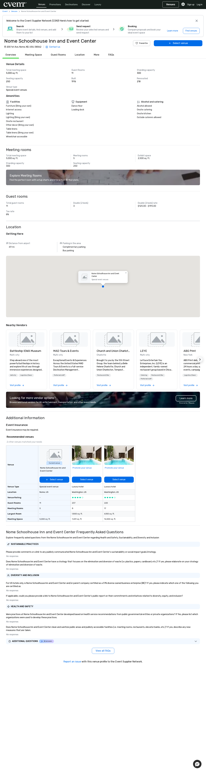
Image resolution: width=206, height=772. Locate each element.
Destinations (71, 4)
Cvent (5, 11)
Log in (199, 4)
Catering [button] (144, 375)
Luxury (98, 4)
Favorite (143, 43)
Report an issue (72, 661)
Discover (86, 4)
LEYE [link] (143, 351)
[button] (103, 286)
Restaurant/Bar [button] (103, 375)
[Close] (197, 21)
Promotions (55, 4)
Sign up (190, 4)
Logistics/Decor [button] (26, 375)
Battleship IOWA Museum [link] (25, 351)
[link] (26, 339)
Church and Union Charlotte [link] (113, 351)
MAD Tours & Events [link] (66, 351)
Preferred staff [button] (59, 375)
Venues (41, 4)
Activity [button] (13, 375)
